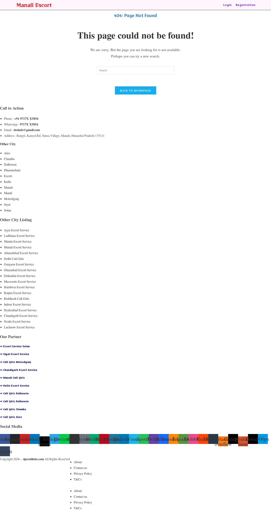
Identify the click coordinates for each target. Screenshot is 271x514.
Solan (7, 210)
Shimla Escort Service (18, 241)
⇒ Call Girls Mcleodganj (15, 362)
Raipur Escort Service (17, 293)
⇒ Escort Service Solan (15, 346)
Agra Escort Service (16, 230)
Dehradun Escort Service (19, 276)
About (78, 462)
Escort (8, 176)
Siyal (7, 204)
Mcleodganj (11, 199)
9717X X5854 (29, 124)
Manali (8, 187)
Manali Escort (34, 4)
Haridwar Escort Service (19, 287)
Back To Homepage (135, 90)
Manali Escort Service (18, 247)
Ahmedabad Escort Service (21, 253)
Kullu (7, 181)
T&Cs (78, 479)
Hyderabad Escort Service (20, 310)
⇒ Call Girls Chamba (13, 409)
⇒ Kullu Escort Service (14, 385)
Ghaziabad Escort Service (20, 270)
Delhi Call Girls (14, 259)
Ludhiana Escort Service (19, 235)
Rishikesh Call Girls (16, 298)
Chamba (9, 159)
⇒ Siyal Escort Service (14, 354)
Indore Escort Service (17, 304)
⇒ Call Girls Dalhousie (14, 393)
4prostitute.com (33, 459)
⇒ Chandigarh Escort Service (18, 369)
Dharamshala (12, 170)
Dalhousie (10, 164)
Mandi (8, 193)
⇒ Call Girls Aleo (11, 417)
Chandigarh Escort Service (20, 315)
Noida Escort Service (17, 321)
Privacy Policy (83, 473)
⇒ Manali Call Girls (12, 377)
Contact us (80, 468)
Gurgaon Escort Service (19, 264)
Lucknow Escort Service (19, 327)
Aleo (7, 153)
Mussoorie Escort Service (20, 281)
